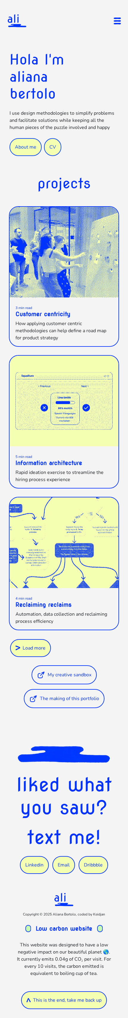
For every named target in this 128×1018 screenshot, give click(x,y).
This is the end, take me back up (67, 1000)
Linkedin (34, 865)
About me (25, 147)
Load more (34, 648)
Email (64, 865)
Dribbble (93, 865)
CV (52, 147)
